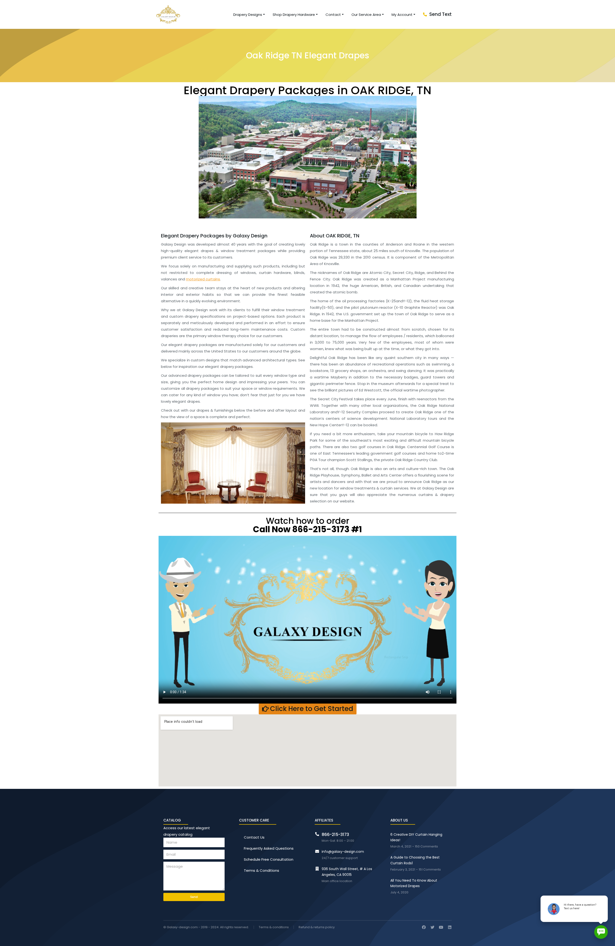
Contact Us (254, 837)
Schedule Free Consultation (268, 859)
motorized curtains (203, 279)
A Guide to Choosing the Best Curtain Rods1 (415, 860)
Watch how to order (307, 524)
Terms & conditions (274, 927)
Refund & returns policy (317, 927)
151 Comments (430, 870)
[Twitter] (432, 927)
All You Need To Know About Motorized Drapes (413, 883)
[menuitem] (249, 14)
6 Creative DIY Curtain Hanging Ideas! (416, 837)
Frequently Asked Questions (269, 848)
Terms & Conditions (261, 870)
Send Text (440, 14)
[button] (308, 709)
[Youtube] (441, 927)
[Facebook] (424, 927)
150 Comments (426, 847)
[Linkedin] (450, 927)
